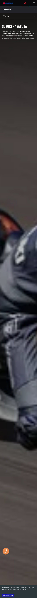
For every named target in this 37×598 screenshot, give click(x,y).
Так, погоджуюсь (8, 595)
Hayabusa (5, 16)
